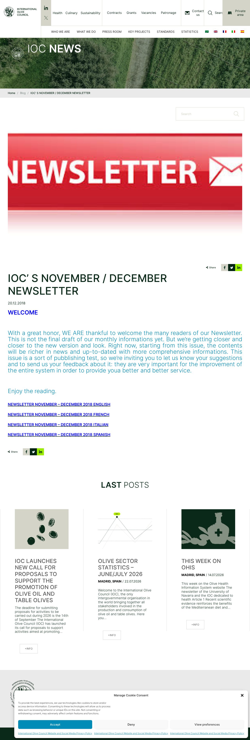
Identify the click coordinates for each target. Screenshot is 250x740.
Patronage (168, 13)
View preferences (207, 724)
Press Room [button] (111, 32)
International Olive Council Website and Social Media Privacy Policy (55, 733)
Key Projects (139, 32)
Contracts (114, 13)
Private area (240, 13)
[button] (242, 695)
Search (220, 13)
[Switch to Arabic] (207, 32)
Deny (131, 724)
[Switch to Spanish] (243, 32)
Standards (166, 32)
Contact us (198, 13)
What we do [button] (86, 32)
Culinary (71, 13)
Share (212, 267)
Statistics (189, 32)
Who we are (60, 32)
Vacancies (148, 13)
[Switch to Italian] (234, 32)
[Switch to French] (225, 32)
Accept (55, 724)
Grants (131, 13)
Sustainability (90, 13)
